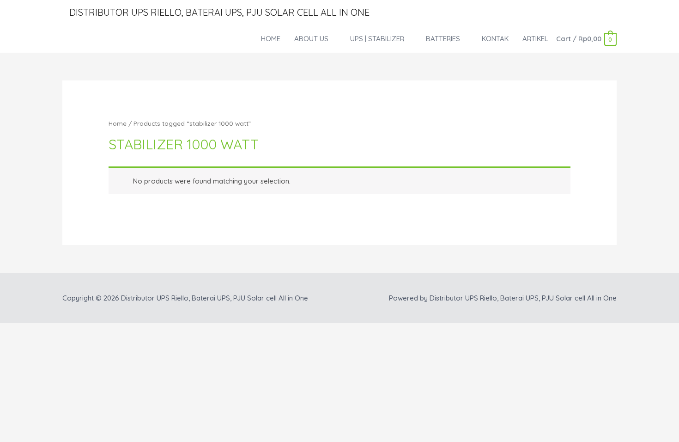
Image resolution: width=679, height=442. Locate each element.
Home (118, 123)
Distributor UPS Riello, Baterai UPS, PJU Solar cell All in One (219, 12)
